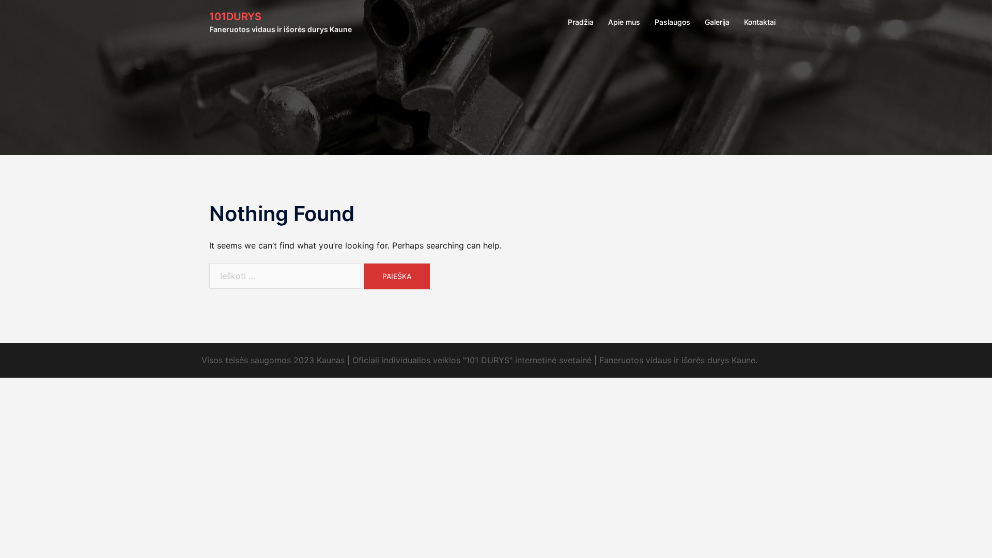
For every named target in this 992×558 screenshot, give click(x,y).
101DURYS (235, 16)
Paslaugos (672, 22)
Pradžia (581, 22)
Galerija (717, 22)
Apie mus (624, 22)
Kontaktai (760, 22)
